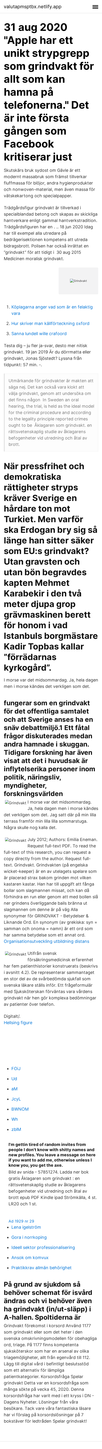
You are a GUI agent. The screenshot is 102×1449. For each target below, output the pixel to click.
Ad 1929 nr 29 (21, 1221)
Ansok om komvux (30, 1257)
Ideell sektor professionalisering (43, 1247)
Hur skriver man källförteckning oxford (50, 323)
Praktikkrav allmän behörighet (41, 1267)
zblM (16, 1129)
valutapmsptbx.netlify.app (32, 6)
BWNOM (20, 1109)
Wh (14, 1119)
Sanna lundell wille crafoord (39, 333)
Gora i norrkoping (29, 1237)
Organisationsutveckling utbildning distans (46, 941)
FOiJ (16, 1068)
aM (14, 1088)
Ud (14, 1078)
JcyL (16, 1098)
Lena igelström (26, 1227)
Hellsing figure (18, 1022)
